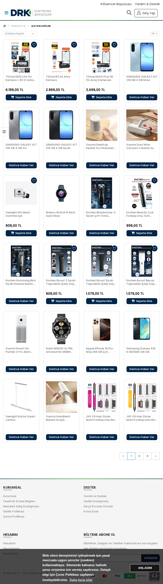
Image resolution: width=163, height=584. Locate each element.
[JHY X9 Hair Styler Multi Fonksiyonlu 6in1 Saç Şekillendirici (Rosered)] (101, 397)
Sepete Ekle (23, 97)
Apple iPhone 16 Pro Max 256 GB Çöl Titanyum (99, 351)
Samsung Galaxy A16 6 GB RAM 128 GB (140, 350)
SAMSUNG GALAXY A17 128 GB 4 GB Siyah (61, 146)
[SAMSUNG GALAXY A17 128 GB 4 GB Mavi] (142, 57)
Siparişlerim (11, 548)
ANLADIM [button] (145, 568)
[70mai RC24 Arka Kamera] (61, 57)
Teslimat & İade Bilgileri (19, 501)
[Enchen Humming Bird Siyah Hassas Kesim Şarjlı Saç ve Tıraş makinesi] (21, 261)
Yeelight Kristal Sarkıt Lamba (20, 418)
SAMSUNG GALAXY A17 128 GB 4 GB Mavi (141, 78)
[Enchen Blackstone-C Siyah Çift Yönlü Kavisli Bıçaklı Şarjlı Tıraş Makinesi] (101, 193)
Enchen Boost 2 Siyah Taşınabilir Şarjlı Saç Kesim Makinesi (60, 283)
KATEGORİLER (41, 26)
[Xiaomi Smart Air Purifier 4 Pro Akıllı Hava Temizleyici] (21, 329)
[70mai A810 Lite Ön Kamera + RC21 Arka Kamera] (21, 57)
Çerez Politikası (13, 517)
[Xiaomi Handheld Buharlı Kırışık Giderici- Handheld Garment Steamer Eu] (61, 397)
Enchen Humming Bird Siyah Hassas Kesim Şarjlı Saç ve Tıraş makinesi (20, 285)
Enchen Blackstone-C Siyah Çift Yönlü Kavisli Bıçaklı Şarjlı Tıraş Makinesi (101, 217)
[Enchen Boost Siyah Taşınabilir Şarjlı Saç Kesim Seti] (101, 261)
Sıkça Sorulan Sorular (98, 506)
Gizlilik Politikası (13, 511)
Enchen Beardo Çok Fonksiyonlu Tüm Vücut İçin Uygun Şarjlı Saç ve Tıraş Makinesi (141, 217)
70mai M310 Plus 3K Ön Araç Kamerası (99, 78)
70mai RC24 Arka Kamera (58, 78)
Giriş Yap (148, 13)
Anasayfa (18, 26)
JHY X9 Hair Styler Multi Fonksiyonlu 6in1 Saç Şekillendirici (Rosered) (101, 421)
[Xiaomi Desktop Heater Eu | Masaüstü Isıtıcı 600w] (101, 125)
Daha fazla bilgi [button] (81, 580)
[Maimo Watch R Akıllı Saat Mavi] (61, 193)
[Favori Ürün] (34, 45)
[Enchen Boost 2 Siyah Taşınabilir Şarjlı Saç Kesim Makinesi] (61, 261)
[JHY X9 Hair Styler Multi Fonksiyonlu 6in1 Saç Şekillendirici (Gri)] (142, 397)
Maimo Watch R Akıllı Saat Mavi (60, 214)
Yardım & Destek (147, 4)
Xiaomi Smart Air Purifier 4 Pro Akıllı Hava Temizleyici (18, 351)
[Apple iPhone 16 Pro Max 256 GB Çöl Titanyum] (101, 329)
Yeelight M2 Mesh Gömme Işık (18, 214)
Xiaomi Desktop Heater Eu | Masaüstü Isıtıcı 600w (100, 148)
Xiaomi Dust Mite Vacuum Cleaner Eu (140, 146)
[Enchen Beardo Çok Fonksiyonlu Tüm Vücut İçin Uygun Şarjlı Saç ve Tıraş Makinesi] (142, 193)
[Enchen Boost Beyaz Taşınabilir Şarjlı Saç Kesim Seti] (142, 261)
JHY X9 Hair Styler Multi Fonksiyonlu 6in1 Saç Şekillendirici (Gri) (141, 419)
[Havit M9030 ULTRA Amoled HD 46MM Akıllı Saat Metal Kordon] (61, 329)
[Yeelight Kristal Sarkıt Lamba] (21, 397)
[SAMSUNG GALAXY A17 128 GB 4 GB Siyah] (61, 125)
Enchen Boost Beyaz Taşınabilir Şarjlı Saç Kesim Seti (140, 283)
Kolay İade (91, 511)
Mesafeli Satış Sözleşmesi (21, 506)
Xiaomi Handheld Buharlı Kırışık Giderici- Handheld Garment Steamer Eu (60, 421)
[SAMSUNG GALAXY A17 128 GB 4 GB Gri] (21, 125)
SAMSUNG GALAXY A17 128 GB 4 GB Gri (21, 146)
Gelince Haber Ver (141, 97)
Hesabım (9, 543)
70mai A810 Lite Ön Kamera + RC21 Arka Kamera (20, 80)
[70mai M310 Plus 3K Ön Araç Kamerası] (101, 57)
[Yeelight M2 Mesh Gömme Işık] (21, 193)
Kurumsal (9, 496)
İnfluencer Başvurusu (116, 4)
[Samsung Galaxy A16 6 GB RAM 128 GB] (142, 329)
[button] (129, 13)
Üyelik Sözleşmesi (96, 501)
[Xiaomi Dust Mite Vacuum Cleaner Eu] (142, 125)
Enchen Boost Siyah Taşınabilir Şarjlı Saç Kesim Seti (100, 283)
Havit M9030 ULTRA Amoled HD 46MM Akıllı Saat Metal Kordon (59, 353)
